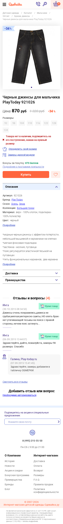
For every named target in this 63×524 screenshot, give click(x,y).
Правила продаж (43, 484)
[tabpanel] (31, 57)
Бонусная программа (17, 475)
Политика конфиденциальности (46, 491)
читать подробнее (30, 521)
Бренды (9, 484)
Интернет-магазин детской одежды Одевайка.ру (31, 504)
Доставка (11, 273)
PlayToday (17, 199)
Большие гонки (25, 208)
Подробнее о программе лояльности (23, 166)
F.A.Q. (37, 479)
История (10, 461)
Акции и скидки (14, 470)
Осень (14, 203)
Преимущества (15, 280)
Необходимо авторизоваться (19, 395)
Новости (10, 465)
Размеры (39, 475)
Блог (7, 489)
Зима (22, 203)
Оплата (38, 465)
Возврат (38, 470)
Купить (26, 174)
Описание (11, 187)
